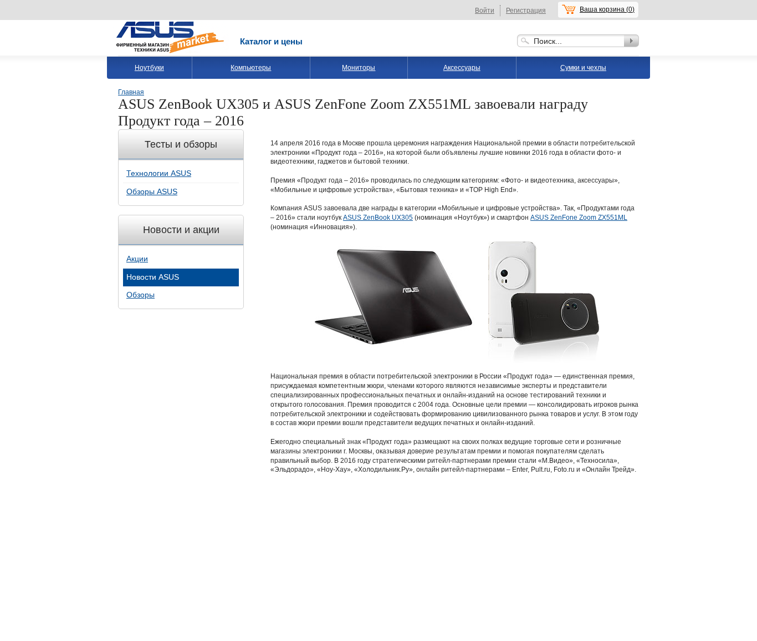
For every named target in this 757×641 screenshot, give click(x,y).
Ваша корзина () (607, 9)
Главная (131, 92)
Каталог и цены (271, 41)
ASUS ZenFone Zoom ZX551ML (578, 217)
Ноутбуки (149, 68)
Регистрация (526, 10)
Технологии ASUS (158, 173)
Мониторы (358, 68)
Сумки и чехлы (583, 68)
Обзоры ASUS (151, 191)
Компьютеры (251, 68)
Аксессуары (461, 68)
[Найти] (631, 40)
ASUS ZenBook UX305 (378, 217)
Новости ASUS (152, 276)
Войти (484, 10)
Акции (137, 258)
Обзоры (140, 294)
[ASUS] (170, 24)
